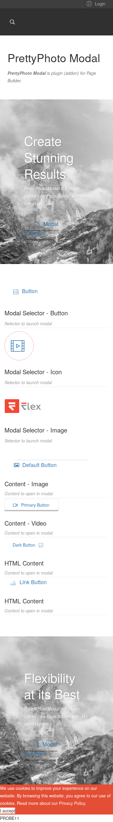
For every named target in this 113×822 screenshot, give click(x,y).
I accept (7, 811)
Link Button (32, 582)
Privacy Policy (72, 803)
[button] (95, 3)
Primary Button (34, 505)
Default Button (39, 465)
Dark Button (24, 545)
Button (29, 291)
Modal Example (41, 228)
